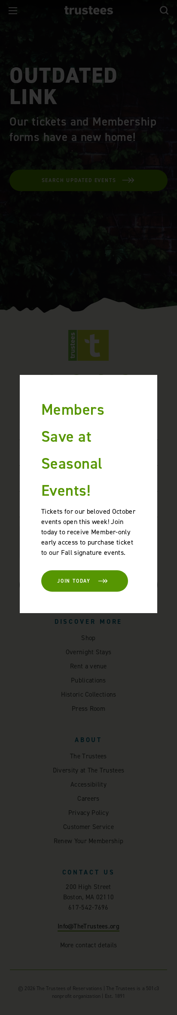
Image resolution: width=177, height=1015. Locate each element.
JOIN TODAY (74, 581)
